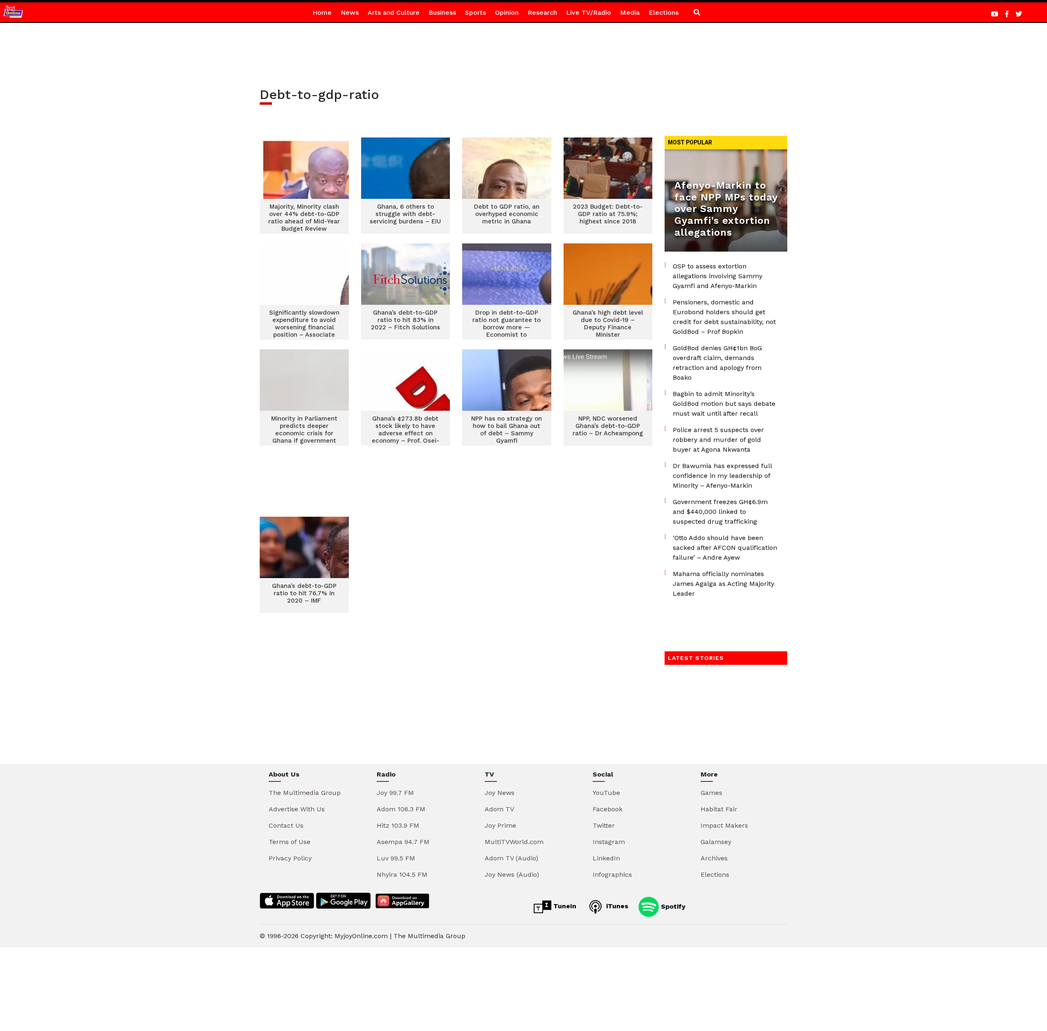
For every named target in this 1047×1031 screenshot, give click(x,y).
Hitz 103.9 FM (398, 825)
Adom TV (499, 809)
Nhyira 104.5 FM (402, 874)
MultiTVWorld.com (514, 842)
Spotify (672, 906)
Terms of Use (289, 842)
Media (630, 12)
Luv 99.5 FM (396, 858)
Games (711, 793)
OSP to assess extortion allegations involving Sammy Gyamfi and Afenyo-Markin (717, 276)
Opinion (507, 12)
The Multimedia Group (305, 793)
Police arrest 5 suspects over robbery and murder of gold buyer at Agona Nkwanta (718, 439)
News (350, 12)
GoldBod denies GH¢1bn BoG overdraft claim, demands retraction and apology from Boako (717, 362)
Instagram (609, 842)
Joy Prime (500, 825)
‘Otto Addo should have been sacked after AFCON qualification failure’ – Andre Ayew (725, 547)
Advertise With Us (297, 809)
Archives (714, 858)
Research (542, 12)
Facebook (607, 809)
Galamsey (716, 842)
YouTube (606, 793)
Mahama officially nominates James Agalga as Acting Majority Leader (723, 583)
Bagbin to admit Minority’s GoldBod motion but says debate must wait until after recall (724, 403)
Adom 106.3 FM (401, 809)
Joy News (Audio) (512, 874)
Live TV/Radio (588, 12)
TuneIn (563, 906)
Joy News (500, 793)
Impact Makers (724, 825)
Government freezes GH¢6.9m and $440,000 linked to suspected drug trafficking (720, 511)
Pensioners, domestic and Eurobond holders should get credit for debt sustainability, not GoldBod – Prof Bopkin (724, 316)
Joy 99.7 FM (395, 793)
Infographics (612, 874)
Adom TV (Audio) (511, 858)
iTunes (616, 906)
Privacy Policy (290, 858)
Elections (664, 12)
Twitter (604, 825)
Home (322, 12)
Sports (475, 12)
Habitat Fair (719, 809)
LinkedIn (606, 858)
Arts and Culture (394, 12)
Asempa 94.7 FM (403, 842)
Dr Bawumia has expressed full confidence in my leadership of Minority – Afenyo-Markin (722, 475)
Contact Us (286, 825)
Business (442, 12)
